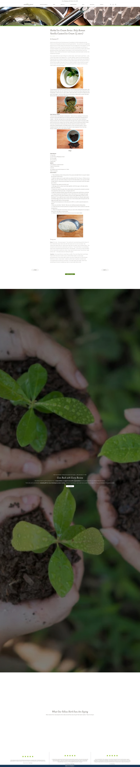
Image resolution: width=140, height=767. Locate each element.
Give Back (70, 486)
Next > (105, 269)
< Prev (35, 269)
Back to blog (70, 274)
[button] (70, 766)
